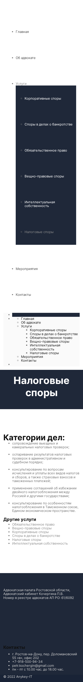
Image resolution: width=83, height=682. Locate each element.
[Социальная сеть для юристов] (53, 623)
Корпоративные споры (43, 98)
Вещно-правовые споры (44, 176)
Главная (22, 32)
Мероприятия (27, 269)
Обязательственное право (46, 150)
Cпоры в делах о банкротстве (49, 124)
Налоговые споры (39, 232)
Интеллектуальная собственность (40, 204)
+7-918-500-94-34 (27, 661)
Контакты (23, 295)
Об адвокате (26, 58)
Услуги (21, 84)
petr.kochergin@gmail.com (33, 665)
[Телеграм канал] (20, 623)
